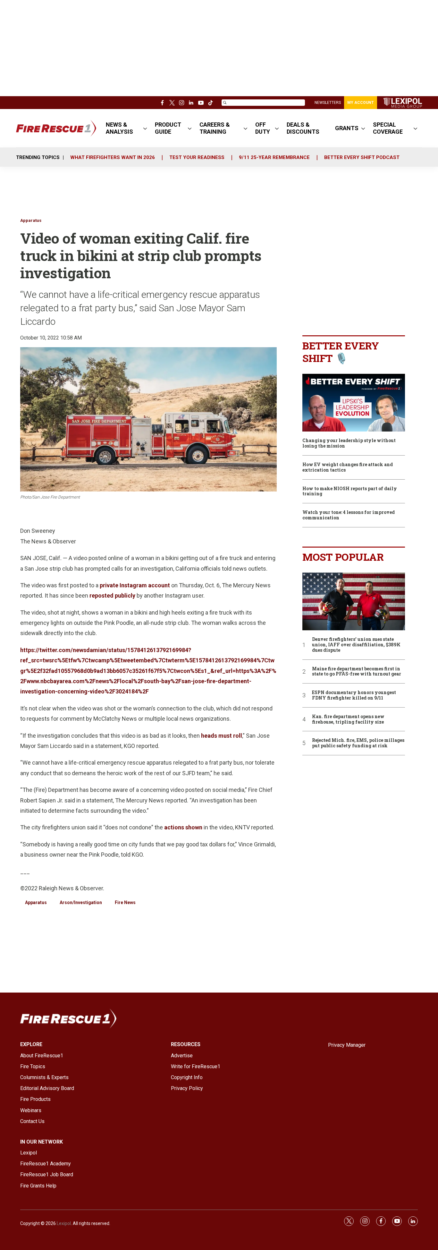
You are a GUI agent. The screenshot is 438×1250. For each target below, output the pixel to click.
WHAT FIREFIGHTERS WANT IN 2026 (112, 157)
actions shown (183, 827)
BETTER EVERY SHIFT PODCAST (362, 157)
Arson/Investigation (81, 902)
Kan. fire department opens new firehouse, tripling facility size (348, 719)
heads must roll (221, 735)
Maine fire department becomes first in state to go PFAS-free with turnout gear (356, 671)
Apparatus (30, 220)
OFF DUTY (262, 128)
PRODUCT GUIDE (168, 128)
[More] (145, 128)
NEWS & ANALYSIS (119, 128)
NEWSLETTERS (328, 102)
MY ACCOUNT (360, 102)
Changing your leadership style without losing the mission (349, 443)
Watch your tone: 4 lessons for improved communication (348, 515)
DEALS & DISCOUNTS (303, 128)
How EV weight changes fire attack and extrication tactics (347, 467)
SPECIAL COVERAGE (388, 128)
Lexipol (64, 1223)
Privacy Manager (347, 1045)
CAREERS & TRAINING (214, 128)
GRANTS (346, 128)
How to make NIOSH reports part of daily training (349, 491)
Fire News (125, 902)
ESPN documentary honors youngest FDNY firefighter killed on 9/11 (354, 695)
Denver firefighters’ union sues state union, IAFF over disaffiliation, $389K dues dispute (356, 645)
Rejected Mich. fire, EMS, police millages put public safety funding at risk (358, 743)
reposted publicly (112, 595)
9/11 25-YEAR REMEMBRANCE (274, 157)
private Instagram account (135, 585)
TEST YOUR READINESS (196, 157)
